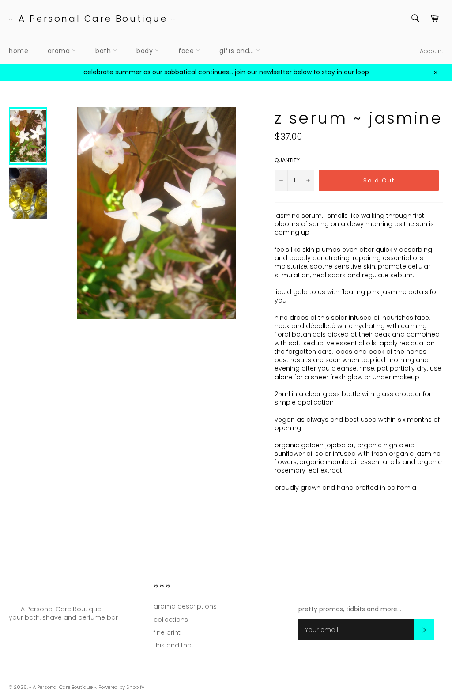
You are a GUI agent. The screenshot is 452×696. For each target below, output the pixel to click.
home (18, 50)
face (187, 50)
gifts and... (237, 50)
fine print (167, 632)
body (145, 50)
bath (104, 50)
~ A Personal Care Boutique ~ (93, 19)
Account (431, 51)
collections (171, 619)
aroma (60, 50)
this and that (174, 645)
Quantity (287, 160)
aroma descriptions (185, 606)
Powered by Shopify (121, 687)
